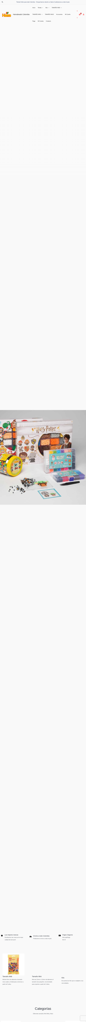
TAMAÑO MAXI (49, 14)
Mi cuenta (40, 21)
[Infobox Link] (13, 970)
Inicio (33, 7)
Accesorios (59, 14)
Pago (33, 21)
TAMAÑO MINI (36, 14)
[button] (2, 2)
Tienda (39, 7)
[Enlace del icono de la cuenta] (83, 14)
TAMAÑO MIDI (56, 7)
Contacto (48, 21)
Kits (47, 7)
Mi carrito (67, 14)
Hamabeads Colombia (21, 14)
